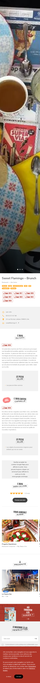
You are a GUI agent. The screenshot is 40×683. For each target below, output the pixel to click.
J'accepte (18, 676)
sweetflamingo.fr (11, 323)
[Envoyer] (35, 638)
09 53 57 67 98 (11, 316)
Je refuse (8, 676)
